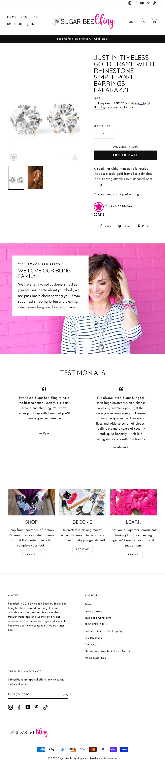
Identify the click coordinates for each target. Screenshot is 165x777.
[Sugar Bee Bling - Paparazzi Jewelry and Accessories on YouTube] (28, 707)
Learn (133, 554)
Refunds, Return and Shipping (103, 631)
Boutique (15, 24)
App (37, 17)
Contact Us (91, 644)
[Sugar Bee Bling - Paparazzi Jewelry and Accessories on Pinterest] (36, 707)
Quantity (102, 126)
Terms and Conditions (98, 618)
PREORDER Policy (96, 624)
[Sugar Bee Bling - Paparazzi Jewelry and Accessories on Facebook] (19, 707)
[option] (82, 39)
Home (12, 17)
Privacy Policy (93, 611)
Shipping (99, 107)
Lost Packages (93, 638)
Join (31, 24)
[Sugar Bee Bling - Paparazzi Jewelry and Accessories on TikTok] (45, 707)
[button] (125, 103)
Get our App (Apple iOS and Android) (109, 651)
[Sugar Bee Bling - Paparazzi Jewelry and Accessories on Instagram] (10, 707)
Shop (25, 17)
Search (89, 604)
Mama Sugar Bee (95, 658)
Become (82, 549)
